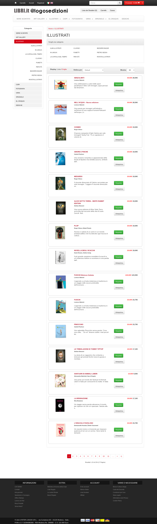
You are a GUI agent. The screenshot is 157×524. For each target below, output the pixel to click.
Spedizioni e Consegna (22, 495)
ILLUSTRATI (53, 19)
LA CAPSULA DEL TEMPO (33, 54)
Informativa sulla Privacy (120, 498)
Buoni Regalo (51, 495)
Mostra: (123, 70)
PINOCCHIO (78, 324)
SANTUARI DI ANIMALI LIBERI (85, 374)
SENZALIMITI (79, 78)
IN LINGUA (38, 50)
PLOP (76, 226)
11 (108, 456)
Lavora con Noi (19, 501)
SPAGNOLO (99, 19)
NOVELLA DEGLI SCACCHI (84, 250)
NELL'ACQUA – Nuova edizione (86, 102)
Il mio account (84, 487)
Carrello (23, 3)
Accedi (31, 3)
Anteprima (119, 90)
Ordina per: (78, 70)
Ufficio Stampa (19, 498)
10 (104, 456)
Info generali (19, 492)
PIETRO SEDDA (37, 75)
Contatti (17, 489)
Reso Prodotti (19, 503)
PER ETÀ (39, 67)
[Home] (15, 3)
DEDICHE (125, 19)
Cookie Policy (117, 501)
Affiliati (82, 495)
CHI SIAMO (18, 487)
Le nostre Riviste (52, 492)
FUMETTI (39, 62)
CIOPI (65, 19)
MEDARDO (78, 176)
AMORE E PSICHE (81, 152)
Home (50, 29)
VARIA (88, 19)
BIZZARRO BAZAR (36, 71)
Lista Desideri (84, 492)
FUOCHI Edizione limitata (84, 275)
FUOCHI (77, 300)
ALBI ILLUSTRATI (36, 46)
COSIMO (77, 127)
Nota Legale (117, 495)
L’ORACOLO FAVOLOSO (83, 423)
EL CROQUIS (113, 19)
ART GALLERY (39, 19)
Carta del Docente (118, 489)
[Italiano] (48, 3)
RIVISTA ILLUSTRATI (35, 79)
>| (121, 456)
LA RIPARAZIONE (81, 398)
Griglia (64, 69)
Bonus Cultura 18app (119, 487)
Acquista (119, 84)
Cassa (112, 10)
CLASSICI (39, 58)
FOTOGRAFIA (77, 19)
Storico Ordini (84, 489)
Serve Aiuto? (19, 506)
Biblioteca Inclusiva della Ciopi (57, 487)
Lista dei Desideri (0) (89, 10)
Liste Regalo (51, 489)
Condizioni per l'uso (119, 492)
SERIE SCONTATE (23, 19)
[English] (51, 3)
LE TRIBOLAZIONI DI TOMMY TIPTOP (88, 349)
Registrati (40, 3)
